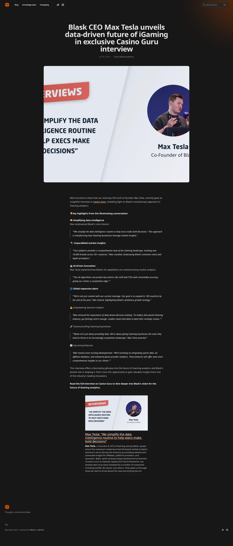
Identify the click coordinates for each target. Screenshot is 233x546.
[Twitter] (58, 5)
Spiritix (41, 530)
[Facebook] (63, 5)
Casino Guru (99, 201)
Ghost (32, 530)
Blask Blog (8, 530)
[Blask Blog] (7, 5)
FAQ (6, 524)
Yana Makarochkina (124, 56)
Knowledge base (29, 5)
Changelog (44, 5)
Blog (16, 5)
